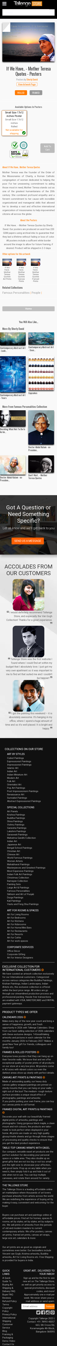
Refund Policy (9, 1301)
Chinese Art (13, 854)
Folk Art (11, 781)
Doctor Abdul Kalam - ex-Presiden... (39, 448)
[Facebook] (43, 1313)
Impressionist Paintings (19, 764)
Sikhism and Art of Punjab (20, 894)
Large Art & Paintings (18, 887)
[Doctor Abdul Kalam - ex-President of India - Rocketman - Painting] (13, 465)
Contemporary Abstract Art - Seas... (41, 348)
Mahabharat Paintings (18, 864)
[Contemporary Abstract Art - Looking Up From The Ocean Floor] (13, 338)
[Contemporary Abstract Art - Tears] (13, 374)
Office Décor (13, 951)
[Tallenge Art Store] (28, 3)
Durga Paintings (15, 897)
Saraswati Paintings (17, 834)
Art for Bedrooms (16, 917)
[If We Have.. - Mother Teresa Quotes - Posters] (28, 42)
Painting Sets (14, 884)
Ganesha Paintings (16, 828)
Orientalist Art (14, 784)
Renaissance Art (15, 794)
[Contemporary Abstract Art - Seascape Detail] (41, 338)
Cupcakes (32, 393)
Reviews (6, 1297)
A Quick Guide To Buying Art (7, 1281)
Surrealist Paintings (17, 797)
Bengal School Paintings (19, 847)
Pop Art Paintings (16, 787)
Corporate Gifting (16, 954)
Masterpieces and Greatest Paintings (26, 867)
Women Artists (15, 861)
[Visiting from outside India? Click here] (42, 970)
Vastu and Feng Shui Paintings (23, 904)
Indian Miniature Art (17, 774)
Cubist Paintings (15, 758)
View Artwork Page (27, 84)
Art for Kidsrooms (16, 924)
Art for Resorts (15, 934)
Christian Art (13, 851)
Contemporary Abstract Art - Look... (12, 349)
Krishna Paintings (16, 814)
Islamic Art (12, 768)
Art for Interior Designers (20, 957)
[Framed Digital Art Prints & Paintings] (3, 1112)
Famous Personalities (16, 292)
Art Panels (12, 811)
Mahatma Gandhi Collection (21, 837)
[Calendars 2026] (25, 1017)
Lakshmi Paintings (16, 831)
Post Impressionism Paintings (22, 791)
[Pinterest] (53, 1313)
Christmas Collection (18, 877)
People (36, 292)
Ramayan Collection (17, 881)
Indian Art (12, 771)
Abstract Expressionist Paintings (24, 801)
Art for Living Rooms (18, 914)
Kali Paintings (14, 900)
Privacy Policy (9, 1314)
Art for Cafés (14, 937)
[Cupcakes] (41, 373)
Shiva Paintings (15, 821)
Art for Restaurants (17, 931)
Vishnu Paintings (15, 824)
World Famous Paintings (19, 857)
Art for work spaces (17, 941)
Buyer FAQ (7, 1294)
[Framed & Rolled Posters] (38, 1052)
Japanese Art (14, 844)
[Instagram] (48, 1313)
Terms (5, 1304)
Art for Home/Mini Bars (19, 927)
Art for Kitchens (15, 921)
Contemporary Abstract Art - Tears (12, 396)
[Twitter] (38, 1313)
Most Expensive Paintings (20, 871)
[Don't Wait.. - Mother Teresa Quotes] (41, 463)
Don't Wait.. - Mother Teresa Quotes (37, 476)
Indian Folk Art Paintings (19, 874)
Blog (4, 1331)
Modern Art (13, 778)
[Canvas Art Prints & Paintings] (44, 1077)
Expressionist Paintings (19, 761)
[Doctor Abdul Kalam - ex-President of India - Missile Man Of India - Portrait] (41, 427)
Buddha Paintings (16, 818)
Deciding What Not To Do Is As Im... (12, 430)
